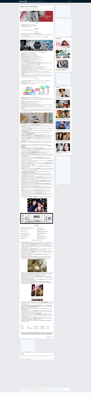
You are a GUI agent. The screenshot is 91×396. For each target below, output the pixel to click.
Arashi (22, 58)
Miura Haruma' (29, 148)
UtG (29, 81)
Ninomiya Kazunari (30, 272)
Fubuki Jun (32, 273)
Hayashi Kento (26, 248)
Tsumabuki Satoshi (37, 272)
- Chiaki (34, 280)
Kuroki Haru (51, 272)
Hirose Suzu (23, 171)
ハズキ (45, 192)
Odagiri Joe (35, 318)
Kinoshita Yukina (23, 54)
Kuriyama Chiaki (26, 187)
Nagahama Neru (30, 101)
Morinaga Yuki (29, 250)
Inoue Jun (22, 319)
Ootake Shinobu (38, 171)
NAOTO (22, 254)
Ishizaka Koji (44, 282)
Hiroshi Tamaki (23, 124)
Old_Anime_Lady (23, 8)
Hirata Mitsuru (27, 273)
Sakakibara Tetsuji (31, 80)
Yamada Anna (23, 162)
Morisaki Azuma (23, 36)
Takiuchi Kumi (27, 313)
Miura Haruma (23, 33)
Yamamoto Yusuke (26, 80)
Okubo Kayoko (27, 319)
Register (24, 359)
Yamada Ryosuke (23, 66)
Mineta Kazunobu (23, 279)
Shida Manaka (38, 104)
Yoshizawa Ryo (23, 134)
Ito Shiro (29, 175)
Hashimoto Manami (24, 24)
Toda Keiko (49, 187)
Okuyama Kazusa (23, 130)
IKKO (34, 181)
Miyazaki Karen (35, 187)
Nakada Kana (29, 68)
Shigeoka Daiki (23, 183)
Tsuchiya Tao (28, 244)
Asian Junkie (42, 326)
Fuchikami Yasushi (24, 306)
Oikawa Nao (32, 182)
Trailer (34, 227)
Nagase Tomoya (23, 55)
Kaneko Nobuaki (40, 318)
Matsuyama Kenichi (28, 278)
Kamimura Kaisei (23, 256)
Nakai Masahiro (23, 71)
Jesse (32, 130)
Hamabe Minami (42, 196)
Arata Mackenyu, (47, 277)
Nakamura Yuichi (23, 182)
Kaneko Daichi (23, 132)
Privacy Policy (52, 388)
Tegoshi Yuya (23, 98)
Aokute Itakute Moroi (41, 258)
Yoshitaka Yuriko (30, 243)
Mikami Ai (26, 246)
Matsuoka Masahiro (44, 62)
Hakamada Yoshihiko (29, 132)
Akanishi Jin (28, 56)
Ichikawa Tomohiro (35, 132)
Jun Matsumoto (26, 60)
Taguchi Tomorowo (29, 135)
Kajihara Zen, (39, 187)
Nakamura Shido (49, 282)
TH (34, 24)
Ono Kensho (29, 30)
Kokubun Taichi (37, 62)
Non (22, 248)
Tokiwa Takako (34, 305)
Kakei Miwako (49, 181)
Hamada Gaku (27, 171)
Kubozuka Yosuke (31, 282)
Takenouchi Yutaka (24, 125)
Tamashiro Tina (29, 162)
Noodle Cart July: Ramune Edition (28, 6)
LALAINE (27, 156)
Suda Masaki (23, 57)
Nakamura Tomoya (24, 320)
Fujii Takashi (40, 282)
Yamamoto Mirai (38, 34)
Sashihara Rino (23, 69)
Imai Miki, (35, 319)
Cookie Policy (47, 388)
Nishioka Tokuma (25, 175)
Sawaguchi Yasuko (24, 173)
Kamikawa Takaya (24, 186)
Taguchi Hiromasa (48, 305)
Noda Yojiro (27, 103)
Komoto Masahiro (44, 187)
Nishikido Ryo (23, 56)
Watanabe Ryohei (47, 244)
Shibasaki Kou (23, 168)
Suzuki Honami (30, 305)
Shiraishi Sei (23, 137)
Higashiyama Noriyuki (24, 305)
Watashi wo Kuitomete (33, 248)
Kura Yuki (22, 246)
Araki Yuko (23, 160)
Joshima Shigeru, (32, 62)
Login (21, 359)
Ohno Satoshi (26, 74)
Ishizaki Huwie (28, 57)
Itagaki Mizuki (29, 256)
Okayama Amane (41, 132)
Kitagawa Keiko (23, 72)
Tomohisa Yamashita (24, 59)
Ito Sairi (22, 313)
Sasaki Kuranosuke (44, 181)
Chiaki (28, 167)
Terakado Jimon (45, 254)
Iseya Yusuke (48, 34)
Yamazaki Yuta (25, 83)
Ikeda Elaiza (23, 135)
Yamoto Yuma (23, 250)
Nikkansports (46, 36)
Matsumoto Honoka (42, 281)
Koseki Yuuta (36, 282)
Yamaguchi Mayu (29, 308)
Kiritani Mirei (23, 25)
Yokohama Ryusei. (49, 196)
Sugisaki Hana (29, 258)
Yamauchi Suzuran (26, 67)
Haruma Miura (29, 61)
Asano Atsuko (26, 282)
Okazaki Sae (31, 319)
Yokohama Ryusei (23, 82)
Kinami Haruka (39, 305)
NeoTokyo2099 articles (38, 33)
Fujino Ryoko (28, 182)
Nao (45, 281)
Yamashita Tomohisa (24, 97)
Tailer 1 (24, 229)
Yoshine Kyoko (29, 320)
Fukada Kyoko (23, 102)
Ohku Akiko (25, 249)
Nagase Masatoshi (24, 317)
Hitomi (22, 26)
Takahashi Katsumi (32, 171)
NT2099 (36, 25)
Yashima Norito (29, 130)
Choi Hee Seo (26, 311)
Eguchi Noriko (40, 130)
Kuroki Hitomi (38, 137)
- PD (52, 245)
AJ (34, 25)
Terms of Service (60, 388)
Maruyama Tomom (38, 181)
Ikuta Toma (23, 157)
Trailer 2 (27, 229)
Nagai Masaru (31, 187)
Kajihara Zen (48, 174)
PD (45, 82)
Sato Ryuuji (23, 180)
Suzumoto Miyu (33, 104)
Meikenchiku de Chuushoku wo (39, 135)
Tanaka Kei (23, 244)
